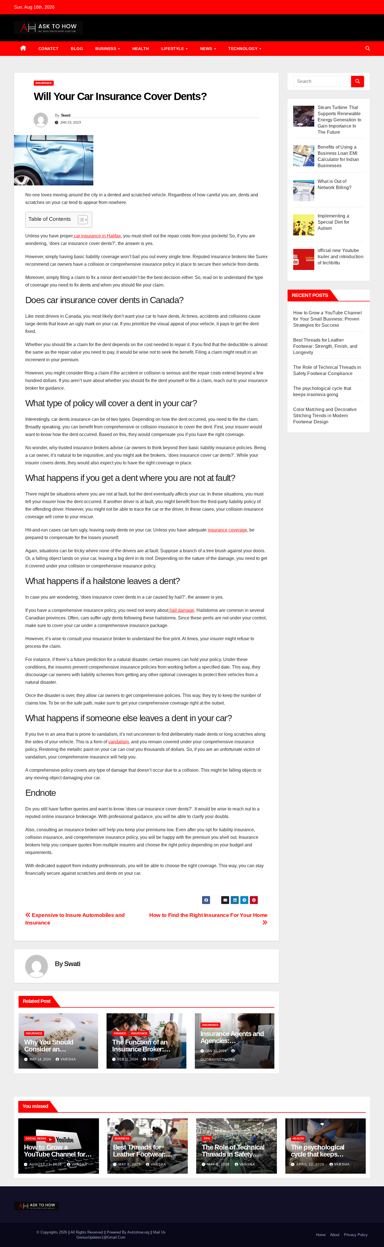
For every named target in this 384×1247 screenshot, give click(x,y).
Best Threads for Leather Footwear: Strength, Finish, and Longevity (325, 346)
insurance (43, 83)
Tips (207, 1138)
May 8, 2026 (130, 1164)
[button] (367, 48)
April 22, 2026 (311, 1164)
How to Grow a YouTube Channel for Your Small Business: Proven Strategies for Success (327, 319)
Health (140, 48)
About (335, 1235)
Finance (120, 1033)
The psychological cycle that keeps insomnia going (318, 1154)
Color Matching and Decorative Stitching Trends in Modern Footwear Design (325, 415)
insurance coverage (227, 530)
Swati (66, 115)
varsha (68, 1059)
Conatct (49, 48)
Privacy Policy (356, 1235)
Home (321, 1235)
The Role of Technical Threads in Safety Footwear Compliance (234, 1154)
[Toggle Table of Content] (80, 219)
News (207, 48)
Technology (243, 48)
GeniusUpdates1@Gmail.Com (100, 1237)
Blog (77, 48)
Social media (36, 1138)
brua (153, 1059)
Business (106, 48)
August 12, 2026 (46, 1164)
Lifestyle (173, 48)
